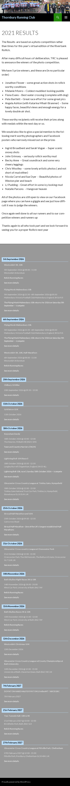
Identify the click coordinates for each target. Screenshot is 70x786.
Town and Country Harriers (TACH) (20, 446)
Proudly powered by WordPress (16, 782)
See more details (11, 282)
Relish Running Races (13, 278)
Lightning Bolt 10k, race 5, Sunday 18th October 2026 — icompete (33, 471)
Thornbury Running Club (18, 17)
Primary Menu (66, 17)
